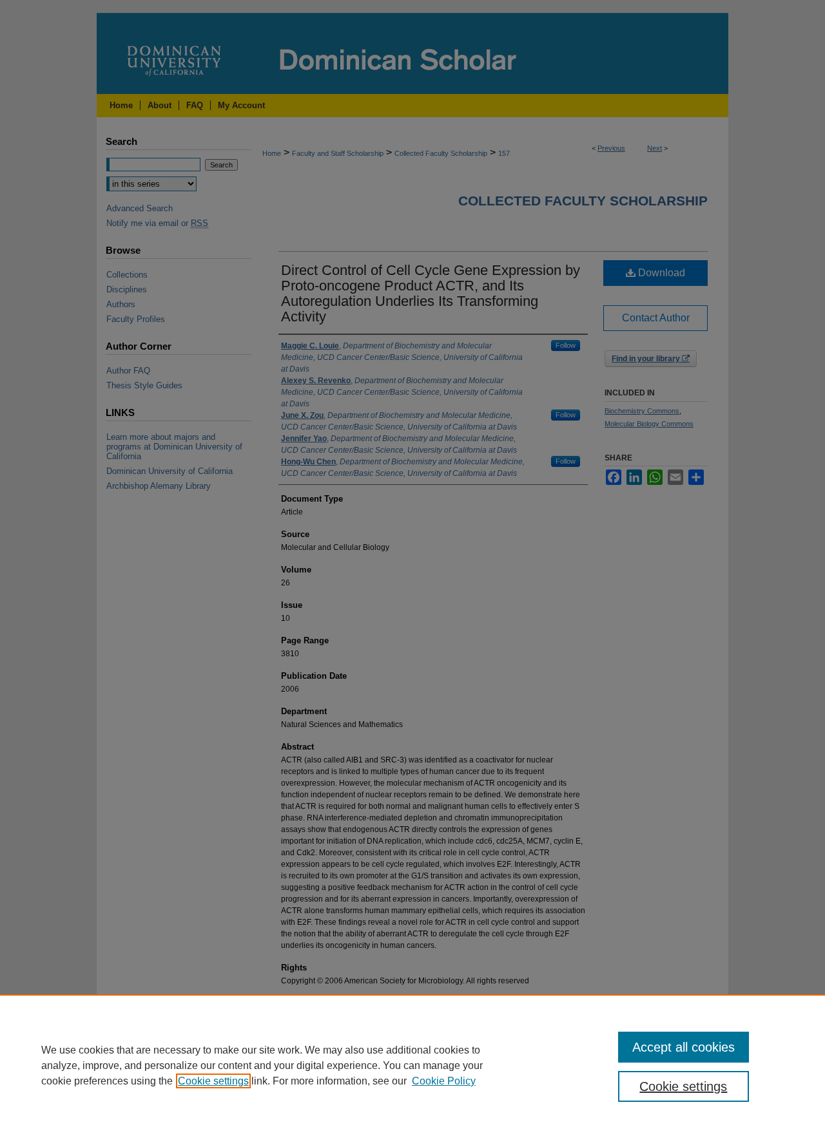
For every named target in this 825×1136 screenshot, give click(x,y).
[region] (412, 1065)
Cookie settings (213, 1080)
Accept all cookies (683, 1047)
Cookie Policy (444, 1080)
